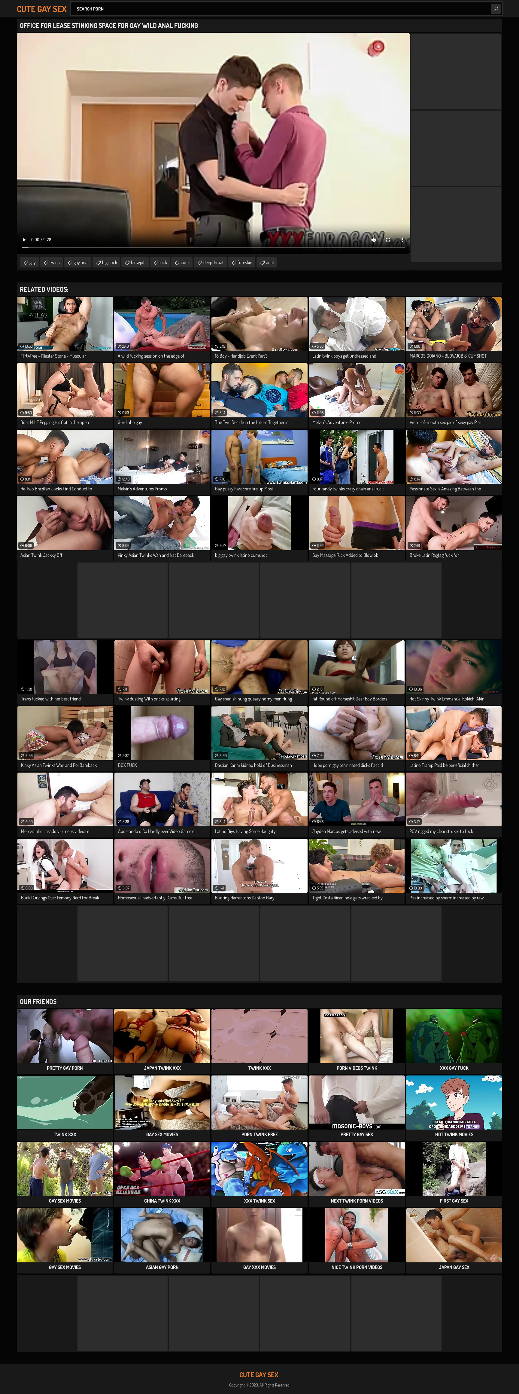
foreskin (245, 262)
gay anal (81, 262)
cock (185, 262)
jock (163, 262)
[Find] (496, 9)
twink (55, 262)
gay (32, 262)
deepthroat (213, 262)
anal (270, 262)
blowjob (138, 262)
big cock (109, 262)
